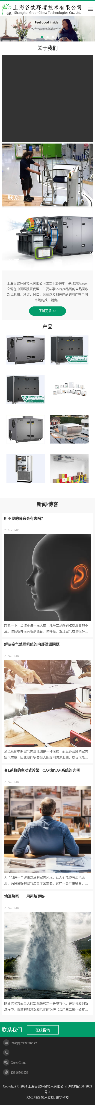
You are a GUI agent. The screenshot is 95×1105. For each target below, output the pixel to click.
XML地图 (33, 1097)
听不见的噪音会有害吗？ (24, 518)
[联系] (47, 174)
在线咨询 (42, 1029)
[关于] (47, 238)
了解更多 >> (47, 311)
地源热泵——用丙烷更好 (24, 896)
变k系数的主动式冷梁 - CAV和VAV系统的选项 (42, 770)
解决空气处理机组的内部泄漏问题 (31, 644)
